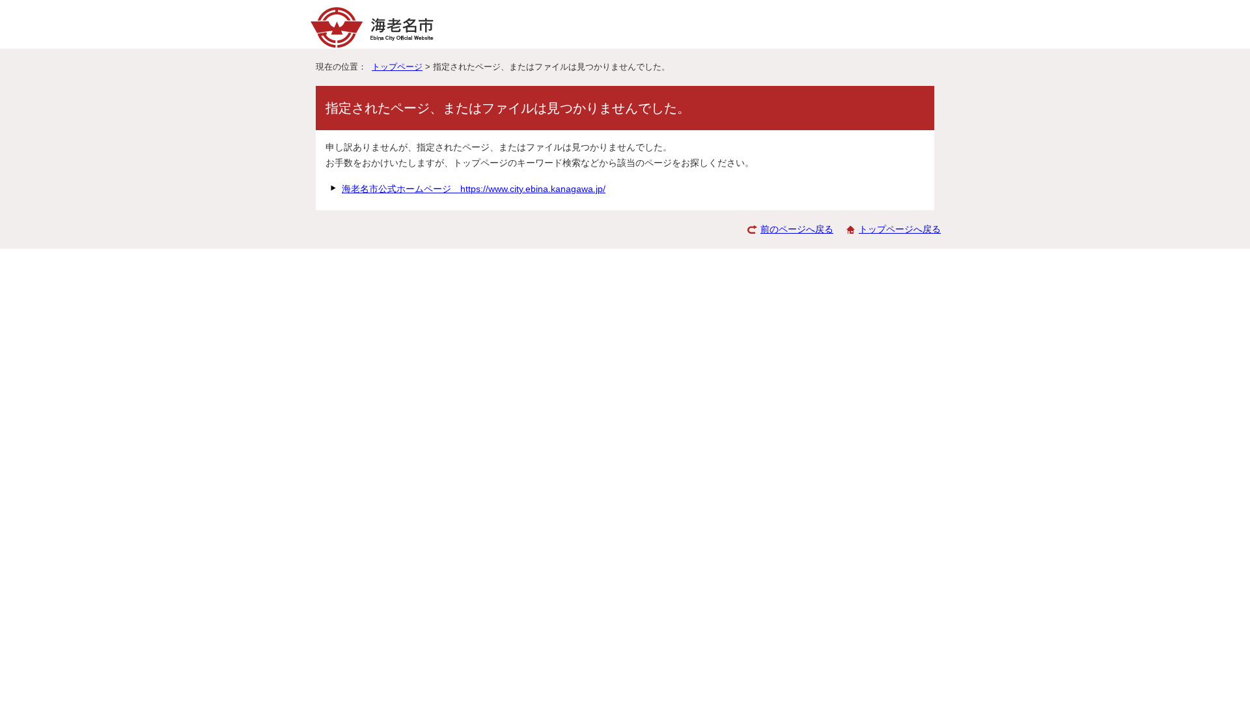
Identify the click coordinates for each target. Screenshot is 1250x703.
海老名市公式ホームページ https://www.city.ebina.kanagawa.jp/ (473, 189)
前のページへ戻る (796, 229)
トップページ (397, 67)
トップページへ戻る (900, 229)
